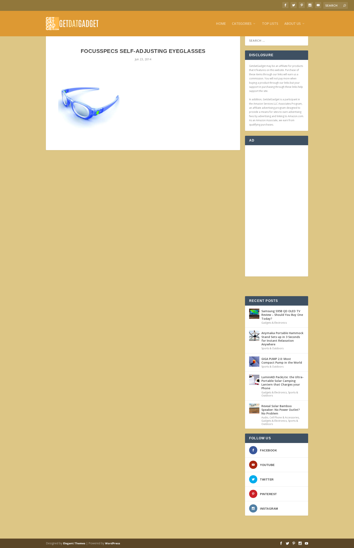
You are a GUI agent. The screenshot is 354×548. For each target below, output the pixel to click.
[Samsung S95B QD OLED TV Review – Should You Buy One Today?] (254, 314)
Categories (242, 24)
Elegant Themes (74, 543)
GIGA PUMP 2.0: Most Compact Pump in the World (281, 360)
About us (292, 24)
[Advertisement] (276, 210)
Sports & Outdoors (272, 348)
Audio (264, 417)
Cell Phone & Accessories (284, 417)
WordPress (112, 543)
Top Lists (270, 24)
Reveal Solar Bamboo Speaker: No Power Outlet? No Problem (280, 409)
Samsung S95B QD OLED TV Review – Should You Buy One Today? (282, 314)
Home (221, 24)
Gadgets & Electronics (274, 322)
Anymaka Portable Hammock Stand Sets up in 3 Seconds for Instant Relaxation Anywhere (282, 338)
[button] (89, 105)
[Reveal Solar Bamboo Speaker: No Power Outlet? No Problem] (254, 409)
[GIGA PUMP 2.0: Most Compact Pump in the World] (254, 361)
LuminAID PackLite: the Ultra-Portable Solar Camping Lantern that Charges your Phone (282, 382)
